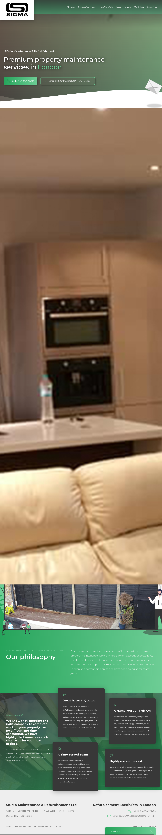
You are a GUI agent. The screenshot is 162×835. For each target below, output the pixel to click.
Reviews (127, 7)
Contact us (152, 7)
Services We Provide (87, 7)
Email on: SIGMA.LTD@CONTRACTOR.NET (70, 81)
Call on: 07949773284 (23, 81)
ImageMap (150, 827)
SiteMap (137, 827)
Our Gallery (139, 7)
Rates (118, 7)
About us (71, 7)
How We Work (106, 7)
